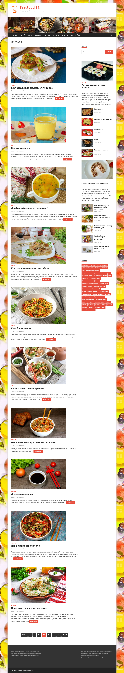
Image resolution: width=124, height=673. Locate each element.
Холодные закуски (101, 299)
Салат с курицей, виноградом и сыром (102, 216)
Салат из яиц (86, 289)
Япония (65, 35)
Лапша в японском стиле (25, 545)
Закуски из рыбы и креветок (90, 273)
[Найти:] (97, 52)
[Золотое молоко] (44, 126)
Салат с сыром (86, 294)
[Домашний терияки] (44, 475)
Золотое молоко (20, 147)
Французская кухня (88, 299)
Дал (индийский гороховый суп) (29, 208)
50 (39, 634)
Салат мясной (96, 289)
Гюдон (96, 140)
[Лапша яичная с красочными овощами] (44, 423)
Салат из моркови (99, 286)
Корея (30, 35)
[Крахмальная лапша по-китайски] (44, 246)
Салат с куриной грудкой (89, 291)
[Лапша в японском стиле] (44, 527)
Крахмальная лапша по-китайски (30, 268)
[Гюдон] (87, 146)
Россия (38, 35)
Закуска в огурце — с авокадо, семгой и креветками (101, 207)
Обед (109, 275)
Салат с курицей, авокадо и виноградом (103, 227)
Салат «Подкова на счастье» (95, 183)
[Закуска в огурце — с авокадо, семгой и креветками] (87, 211)
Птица (97, 281)
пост (103, 307)
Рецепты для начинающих (90, 283)
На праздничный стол (100, 275)
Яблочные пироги (87, 302)
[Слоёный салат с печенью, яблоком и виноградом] (87, 242)
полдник (97, 307)
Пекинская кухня (95, 278)
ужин (93, 310)
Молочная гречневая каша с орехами (101, 247)
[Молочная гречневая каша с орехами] (87, 253)
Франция (56, 35)
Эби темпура (98, 109)
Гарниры (92, 265)
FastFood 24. (30, 7)
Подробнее (59, 98)
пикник (91, 307)
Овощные (85, 278)
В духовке (85, 265)
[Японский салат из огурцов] (87, 156)
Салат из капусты (87, 286)
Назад (24, 634)
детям (103, 304)
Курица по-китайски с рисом (27, 388)
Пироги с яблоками (88, 281)
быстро (108, 302)
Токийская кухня (87, 296)
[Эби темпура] (87, 115)
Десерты (97, 267)
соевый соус (86, 310)
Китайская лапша (21, 328)
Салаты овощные (98, 294)
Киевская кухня (105, 273)
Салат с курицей (103, 291)
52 (49, 634)
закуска (109, 304)
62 (58, 634)
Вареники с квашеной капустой (29, 608)
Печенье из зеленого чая (103, 119)
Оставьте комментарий (17, 91)
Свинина (107, 294)
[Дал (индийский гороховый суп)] (44, 186)
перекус (84, 307)
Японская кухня (99, 302)
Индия (15, 35)
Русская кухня (104, 283)
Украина (47, 35)
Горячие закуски (102, 265)
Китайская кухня (87, 275)
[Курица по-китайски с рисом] (44, 366)
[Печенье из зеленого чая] (87, 126)
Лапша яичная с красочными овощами (33, 442)
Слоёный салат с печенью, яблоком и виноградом (101, 238)
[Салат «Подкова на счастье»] (97, 179)
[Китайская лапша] (44, 306)
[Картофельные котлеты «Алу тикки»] (44, 66)
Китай (23, 35)
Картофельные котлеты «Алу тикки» (32, 87)
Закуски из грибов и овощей (90, 270)
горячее (97, 304)
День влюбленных (87, 267)
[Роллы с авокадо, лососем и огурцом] (97, 81)
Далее (65, 634)
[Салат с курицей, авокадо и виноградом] (87, 232)
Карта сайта (75, 35)
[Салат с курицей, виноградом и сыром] (87, 222)
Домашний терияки (22, 493)
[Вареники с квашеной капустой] (44, 586)
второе (84, 304)
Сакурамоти (98, 129)
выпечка (90, 304)
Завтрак (104, 267)
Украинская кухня (99, 296)
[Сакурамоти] (87, 136)
